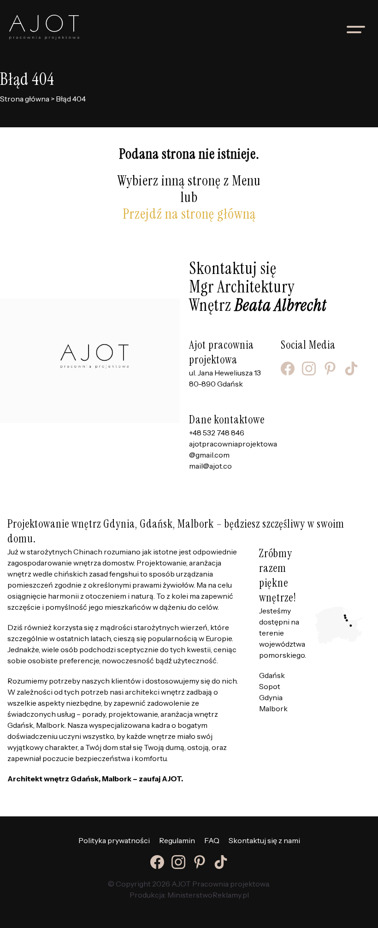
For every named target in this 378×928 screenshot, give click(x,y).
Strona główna (24, 98)
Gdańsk (272, 675)
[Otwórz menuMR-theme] (356, 29)
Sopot (269, 686)
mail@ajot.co (210, 465)
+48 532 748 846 (216, 432)
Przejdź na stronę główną (189, 214)
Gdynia (271, 697)
